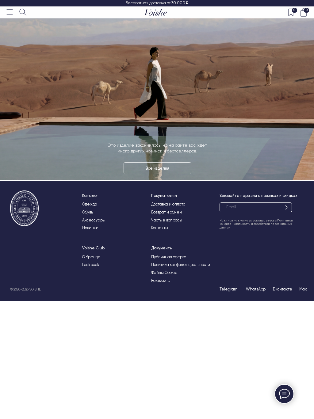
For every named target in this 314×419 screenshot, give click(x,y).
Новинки (90, 227)
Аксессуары (93, 220)
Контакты (159, 227)
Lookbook (90, 264)
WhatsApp (256, 289)
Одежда (89, 204)
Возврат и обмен (166, 212)
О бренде (91, 257)
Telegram (228, 289)
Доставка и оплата (168, 204)
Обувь (87, 212)
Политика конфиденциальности (180, 264)
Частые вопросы (166, 220)
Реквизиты (160, 280)
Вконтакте (282, 289)
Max (303, 289)
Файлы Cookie (164, 272)
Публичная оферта (168, 257)
